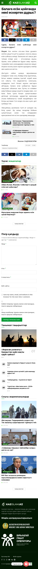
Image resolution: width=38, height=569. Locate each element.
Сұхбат (5, 416)
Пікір (3, 244)
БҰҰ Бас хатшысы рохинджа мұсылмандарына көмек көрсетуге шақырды (16, 478)
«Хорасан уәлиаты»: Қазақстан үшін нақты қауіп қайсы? (12, 352)
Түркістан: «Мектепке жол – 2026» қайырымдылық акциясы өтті (20, 387)
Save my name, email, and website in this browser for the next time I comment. (18, 296)
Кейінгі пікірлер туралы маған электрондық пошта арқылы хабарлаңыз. (17, 305)
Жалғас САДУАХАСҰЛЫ (9, 148)
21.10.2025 (5, 217)
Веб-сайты (5, 286)
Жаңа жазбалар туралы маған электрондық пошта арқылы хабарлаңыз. (17, 313)
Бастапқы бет (5, 556)
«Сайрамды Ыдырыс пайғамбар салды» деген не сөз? (23, 132)
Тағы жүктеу (19, 223)
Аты (3, 268)
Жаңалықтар (7, 181)
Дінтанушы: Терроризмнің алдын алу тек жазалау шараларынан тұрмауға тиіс (23, 123)
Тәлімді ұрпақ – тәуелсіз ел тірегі (19, 380)
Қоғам (5, 444)
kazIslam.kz (9, 564)
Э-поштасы (6, 277)
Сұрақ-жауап (7, 208)
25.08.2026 (16, 127)
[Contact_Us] (26, 564)
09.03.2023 (4, 17)
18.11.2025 (5, 189)
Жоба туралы (17, 556)
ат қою (28, 145)
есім (33, 145)
